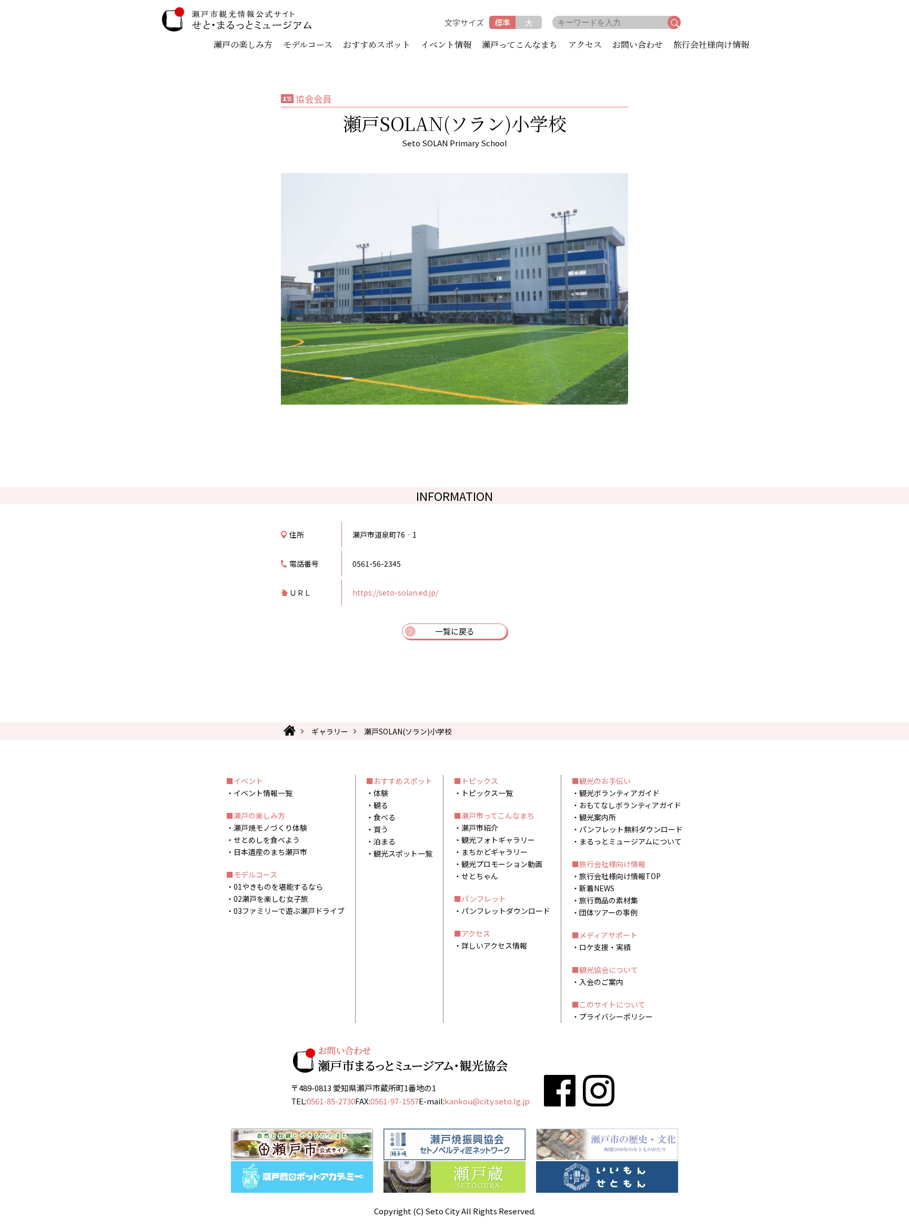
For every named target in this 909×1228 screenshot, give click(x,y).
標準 (502, 22)
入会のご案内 (601, 982)
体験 (380, 793)
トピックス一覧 (487, 793)
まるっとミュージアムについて (630, 841)
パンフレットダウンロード (505, 910)
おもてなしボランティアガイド (630, 805)
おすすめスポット (376, 45)
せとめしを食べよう (267, 839)
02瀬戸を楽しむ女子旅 (271, 898)
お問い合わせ (637, 45)
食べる (384, 817)
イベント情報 (446, 45)
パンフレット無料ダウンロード (631, 829)
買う (380, 829)
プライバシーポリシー (616, 1016)
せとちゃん (479, 876)
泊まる (384, 841)
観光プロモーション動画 (501, 864)
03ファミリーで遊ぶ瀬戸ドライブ (289, 910)
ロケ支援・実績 (605, 947)
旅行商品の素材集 (608, 900)
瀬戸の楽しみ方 (243, 45)
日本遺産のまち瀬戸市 (270, 852)
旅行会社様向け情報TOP (620, 876)
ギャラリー (329, 731)
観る (380, 805)
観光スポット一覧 (402, 853)
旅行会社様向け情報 (711, 45)
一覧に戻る (454, 631)
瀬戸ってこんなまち (520, 45)
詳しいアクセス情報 (494, 945)
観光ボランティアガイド (619, 793)
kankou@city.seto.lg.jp (487, 1100)
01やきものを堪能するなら (278, 886)
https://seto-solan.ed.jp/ (395, 592)
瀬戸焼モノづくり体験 (270, 827)
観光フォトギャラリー (498, 839)
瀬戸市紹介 (479, 827)
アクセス (585, 45)
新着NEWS (596, 888)
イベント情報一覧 (263, 793)
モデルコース (307, 45)
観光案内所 (597, 817)
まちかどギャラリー (494, 852)
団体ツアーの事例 (608, 912)
